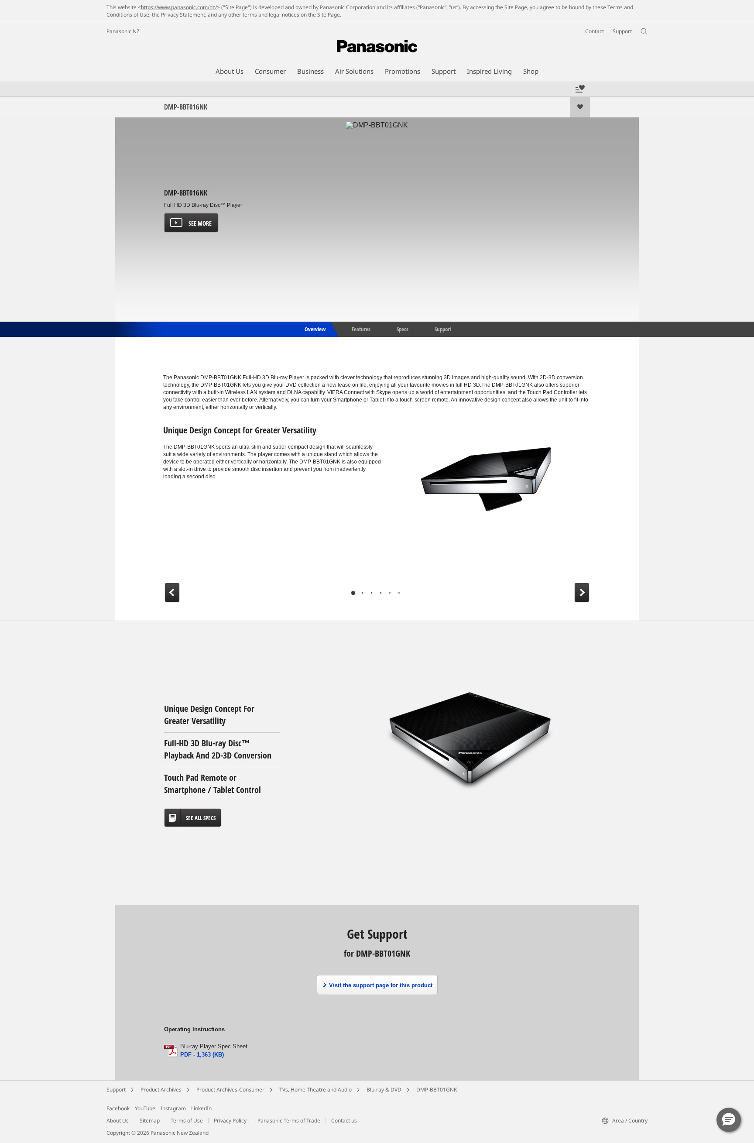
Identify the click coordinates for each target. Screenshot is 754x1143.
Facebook (118, 1108)
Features (361, 329)
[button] (728, 1120)
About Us (117, 1120)
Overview (314, 329)
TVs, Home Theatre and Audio (315, 1089)
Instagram (173, 1108)
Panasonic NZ (123, 31)
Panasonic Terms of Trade (288, 1120)
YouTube (145, 1108)
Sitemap (150, 1120)
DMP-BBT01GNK (436, 1089)
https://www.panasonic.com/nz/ (179, 7)
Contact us (344, 1120)
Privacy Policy (230, 1120)
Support (443, 329)
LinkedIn (201, 1108)
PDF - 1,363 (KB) (202, 1054)
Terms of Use (187, 1120)
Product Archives (161, 1089)
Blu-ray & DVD (384, 1089)
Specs (402, 329)
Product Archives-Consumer (230, 1089)
